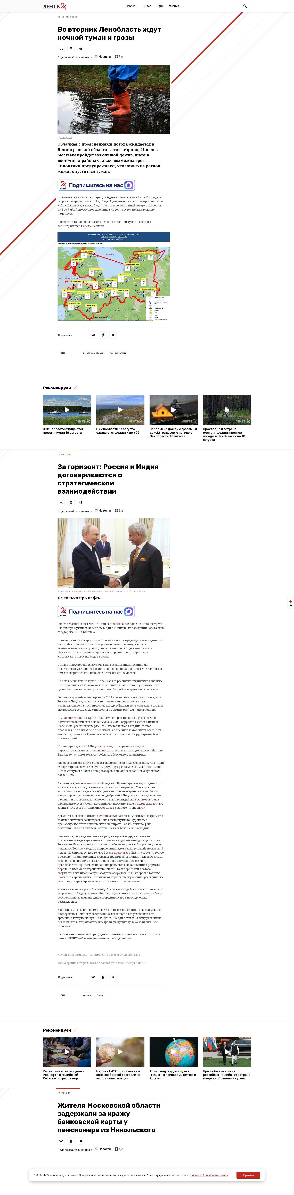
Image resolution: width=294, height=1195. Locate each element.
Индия (99, 995)
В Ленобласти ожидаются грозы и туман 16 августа (63, 431)
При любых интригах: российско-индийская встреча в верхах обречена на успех (226, 1075)
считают (106, 746)
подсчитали (77, 718)
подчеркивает (147, 803)
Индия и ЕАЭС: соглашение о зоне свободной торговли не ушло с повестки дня (118, 1075)
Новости (131, 6)
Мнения (174, 6)
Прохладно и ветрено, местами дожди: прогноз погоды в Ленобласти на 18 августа (224, 434)
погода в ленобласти (93, 353)
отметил (95, 783)
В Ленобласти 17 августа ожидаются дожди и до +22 (117, 431)
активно (103, 816)
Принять (248, 1175)
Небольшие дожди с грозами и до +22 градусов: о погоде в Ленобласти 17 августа (173, 432)
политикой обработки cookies (209, 1175)
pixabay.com (66, 137)
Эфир (160, 6)
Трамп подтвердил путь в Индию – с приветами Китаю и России (173, 1075)
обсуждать (65, 873)
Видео (147, 6)
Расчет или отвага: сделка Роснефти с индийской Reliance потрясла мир (64, 1075)
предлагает (122, 852)
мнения (87, 995)
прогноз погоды (118, 353)
